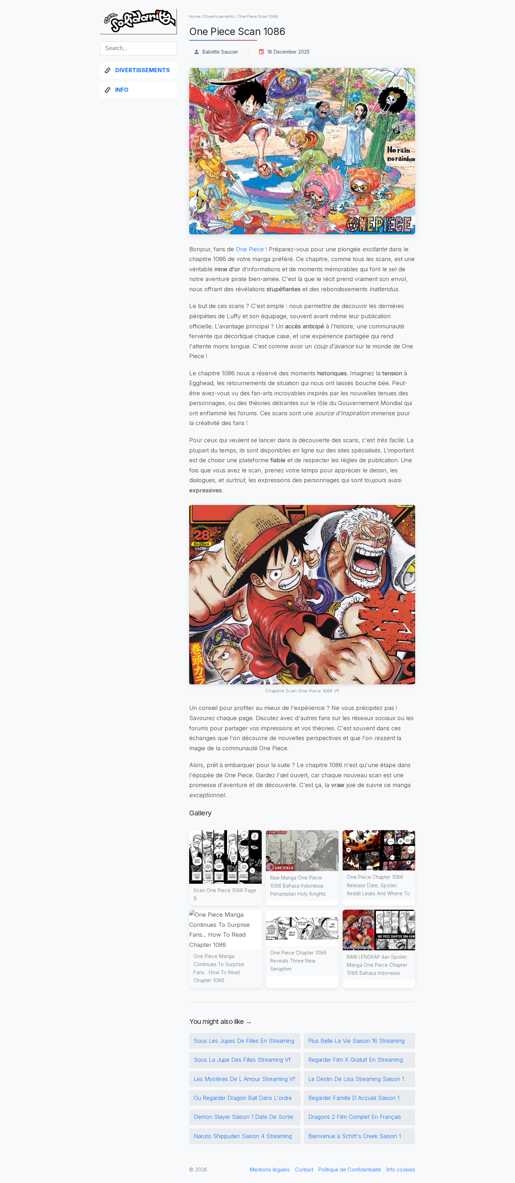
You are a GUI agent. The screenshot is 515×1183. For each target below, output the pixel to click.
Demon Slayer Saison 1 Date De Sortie (243, 1116)
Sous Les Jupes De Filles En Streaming (244, 1040)
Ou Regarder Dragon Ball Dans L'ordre (243, 1097)
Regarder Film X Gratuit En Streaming (355, 1059)
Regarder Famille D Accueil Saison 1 (353, 1097)
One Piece (250, 249)
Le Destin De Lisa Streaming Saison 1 (356, 1078)
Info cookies (400, 1169)
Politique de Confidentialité (349, 1169)
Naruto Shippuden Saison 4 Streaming (243, 1136)
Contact (304, 1169)
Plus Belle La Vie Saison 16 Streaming (356, 1040)
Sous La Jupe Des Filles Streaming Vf (242, 1059)
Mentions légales (270, 1169)
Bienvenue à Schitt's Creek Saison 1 (354, 1136)
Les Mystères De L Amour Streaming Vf (244, 1078)
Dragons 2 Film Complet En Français (354, 1116)
